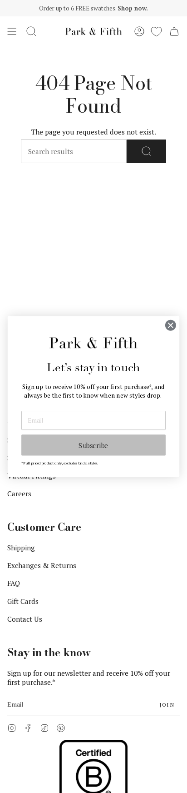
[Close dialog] (170, 325)
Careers (19, 493)
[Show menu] (12, 31)
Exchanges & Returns (41, 565)
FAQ (13, 583)
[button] (31, 31)
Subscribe (93, 444)
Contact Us (24, 618)
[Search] (146, 151)
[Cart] (174, 31)
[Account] (139, 31)
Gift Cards (23, 601)
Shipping (21, 547)
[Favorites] (156, 31)
